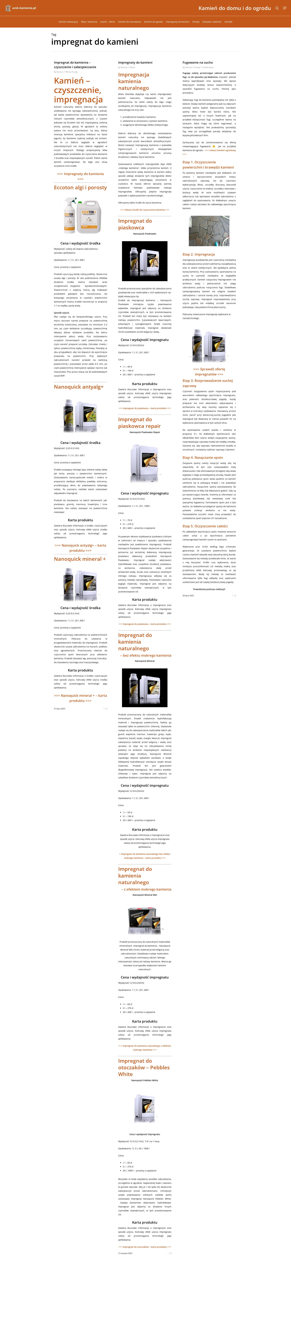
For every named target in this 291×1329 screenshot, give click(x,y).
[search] (277, 8)
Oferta (68, 72)
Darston (60, 72)
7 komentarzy (207, 67)
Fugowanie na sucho (198, 62)
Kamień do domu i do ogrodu (235, 8)
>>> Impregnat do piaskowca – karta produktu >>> (145, 408)
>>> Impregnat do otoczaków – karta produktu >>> (145, 1246)
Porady (75, 72)
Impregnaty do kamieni (135, 62)
